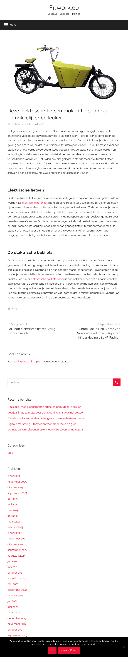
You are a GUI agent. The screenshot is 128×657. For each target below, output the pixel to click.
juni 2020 (12, 606)
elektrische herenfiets (35, 202)
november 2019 (16, 623)
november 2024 (17, 538)
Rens (44, 124)
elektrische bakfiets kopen (49, 279)
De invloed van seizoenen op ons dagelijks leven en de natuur (45, 429)
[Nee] (124, 647)
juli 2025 (12, 498)
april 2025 (13, 515)
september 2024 (17, 549)
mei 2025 (13, 510)
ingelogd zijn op (28, 361)
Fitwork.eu (64, 7)
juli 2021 (12, 601)
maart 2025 (14, 521)
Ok (52, 650)
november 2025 (17, 481)
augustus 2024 (16, 555)
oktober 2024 (15, 544)
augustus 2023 (16, 578)
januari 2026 (14, 475)
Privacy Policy (69, 650)
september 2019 (17, 635)
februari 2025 (15, 527)
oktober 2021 (15, 595)
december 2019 (17, 618)
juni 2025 (12, 504)
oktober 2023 (15, 572)
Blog (14, 308)
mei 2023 (13, 584)
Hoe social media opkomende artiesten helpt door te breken (44, 406)
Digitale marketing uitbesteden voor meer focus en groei (42, 423)
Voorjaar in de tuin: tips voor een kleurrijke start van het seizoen (45, 412)
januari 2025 (14, 532)
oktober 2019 (15, 629)
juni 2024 (12, 567)
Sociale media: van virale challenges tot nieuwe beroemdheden (46, 418)
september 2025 (17, 493)
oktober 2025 (15, 487)
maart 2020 (14, 612)
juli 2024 (12, 561)
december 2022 (17, 589)
